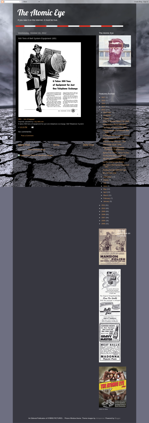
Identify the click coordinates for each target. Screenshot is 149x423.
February (107, 198)
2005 (104, 224)
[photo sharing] (49, 117)
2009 (104, 211)
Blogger (117, 418)
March (105, 195)
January (106, 201)
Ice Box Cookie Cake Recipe (113, 162)
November (107, 115)
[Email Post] (32, 127)
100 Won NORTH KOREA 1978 (114, 159)
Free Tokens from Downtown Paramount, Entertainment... (114, 148)
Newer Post (24, 145)
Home (56, 145)
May (105, 189)
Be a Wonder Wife (109, 173)
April (105, 192)
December (107, 112)
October (106, 118)
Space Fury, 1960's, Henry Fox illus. (116, 153)
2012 (104, 110)
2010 (104, 208)
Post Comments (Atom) (36, 150)
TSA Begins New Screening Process (116, 135)
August (106, 180)
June (105, 186)
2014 (104, 103)
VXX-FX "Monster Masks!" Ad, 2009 (116, 121)
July (105, 183)
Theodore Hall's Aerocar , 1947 (114, 141)
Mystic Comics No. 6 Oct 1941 (114, 138)
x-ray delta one (39, 122)
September (107, 177)
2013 (104, 107)
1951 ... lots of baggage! (26, 119)
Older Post (88, 145)
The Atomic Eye (41, 12)
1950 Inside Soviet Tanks (112, 145)
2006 (104, 221)
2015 (104, 100)
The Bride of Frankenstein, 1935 (115, 127)
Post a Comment (27, 136)
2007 (104, 218)
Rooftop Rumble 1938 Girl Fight (114, 170)
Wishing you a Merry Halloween (114, 124)
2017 (104, 97)
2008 (104, 214)
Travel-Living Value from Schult (114, 156)
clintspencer (100, 418)
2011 (103, 205)
